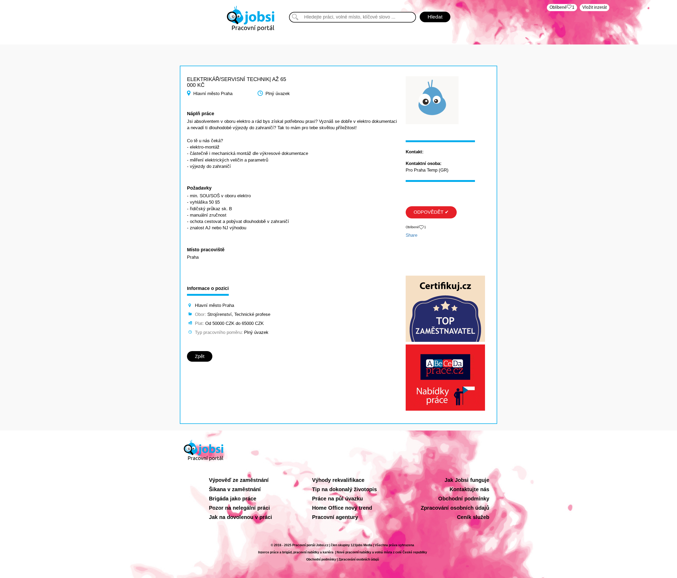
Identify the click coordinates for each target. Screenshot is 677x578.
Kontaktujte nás (469, 489)
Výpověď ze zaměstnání (239, 480)
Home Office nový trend (342, 508)
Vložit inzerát (594, 7)
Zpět (199, 356)
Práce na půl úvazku (337, 498)
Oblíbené (562, 7)
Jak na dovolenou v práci (240, 517)
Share (411, 235)
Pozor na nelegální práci (239, 508)
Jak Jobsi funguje (467, 480)
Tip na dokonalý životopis (344, 489)
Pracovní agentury (335, 517)
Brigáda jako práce (232, 498)
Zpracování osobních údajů (455, 508)
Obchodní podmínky (463, 498)
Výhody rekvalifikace (338, 480)
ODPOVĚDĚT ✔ (431, 212)
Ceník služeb (473, 517)
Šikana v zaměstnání (235, 489)
